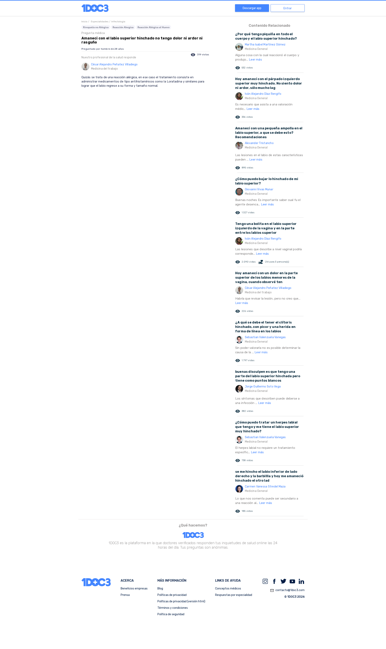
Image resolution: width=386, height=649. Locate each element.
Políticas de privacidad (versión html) (181, 601)
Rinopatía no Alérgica (96, 27)
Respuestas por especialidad (233, 595)
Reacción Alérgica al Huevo (153, 27)
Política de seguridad (170, 614)
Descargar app (252, 8)
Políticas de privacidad (172, 595)
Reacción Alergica (123, 27)
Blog (160, 588)
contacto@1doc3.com (287, 590)
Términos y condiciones (172, 608)
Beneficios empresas (134, 588)
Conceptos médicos (228, 588)
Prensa (125, 595)
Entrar (287, 8)
